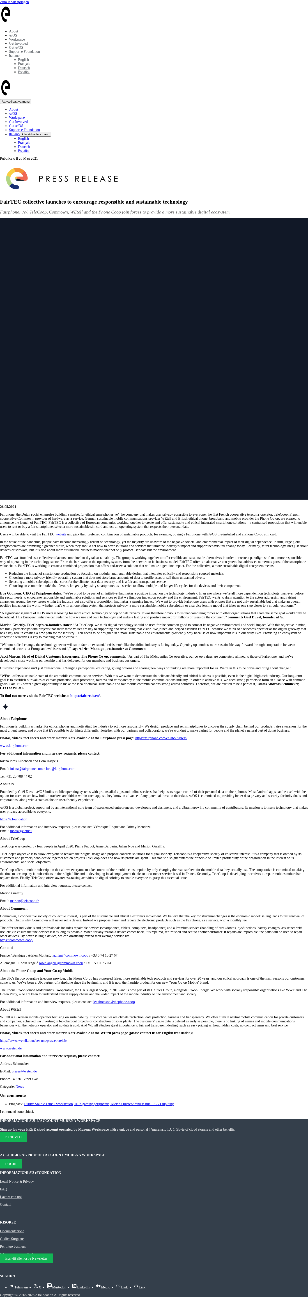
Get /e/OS (16, 47)
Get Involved (18, 43)
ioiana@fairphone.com (26, 769)
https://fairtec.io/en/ (85, 696)
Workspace (17, 39)
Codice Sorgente (12, 1239)
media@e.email (21, 831)
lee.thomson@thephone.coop (114, 1002)
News (20, 1086)
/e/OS (13, 35)
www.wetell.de (11, 1048)
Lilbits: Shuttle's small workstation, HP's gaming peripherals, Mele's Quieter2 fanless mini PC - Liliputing (99, 1104)
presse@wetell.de (24, 1071)
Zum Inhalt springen (14, 2)
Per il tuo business (13, 1246)
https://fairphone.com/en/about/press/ (161, 738)
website (60, 534)
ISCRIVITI (13, 1137)
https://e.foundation (13, 819)
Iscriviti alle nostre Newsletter (26, 1258)
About (13, 31)
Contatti (5, 1204)
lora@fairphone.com (60, 769)
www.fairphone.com (14, 746)
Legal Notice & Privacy (17, 1181)
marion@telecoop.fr (24, 901)
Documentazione (12, 1231)
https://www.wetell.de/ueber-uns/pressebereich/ (33, 1040)
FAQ (3, 1189)
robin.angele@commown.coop (61, 963)
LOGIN (11, 1164)
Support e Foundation (24, 51)
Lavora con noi (11, 1197)
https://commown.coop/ (16, 940)
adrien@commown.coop (70, 955)
